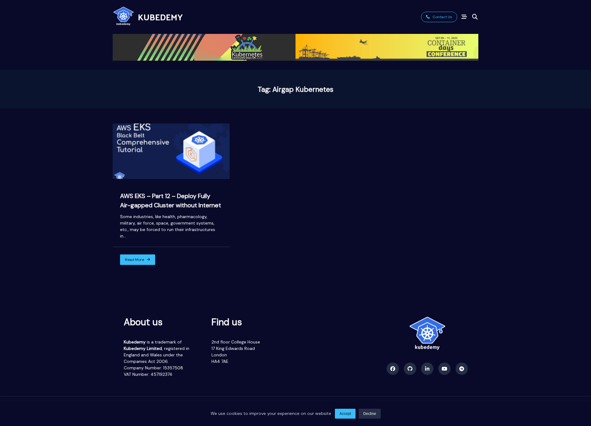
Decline (369, 414)
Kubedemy (160, 17)
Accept (345, 414)
